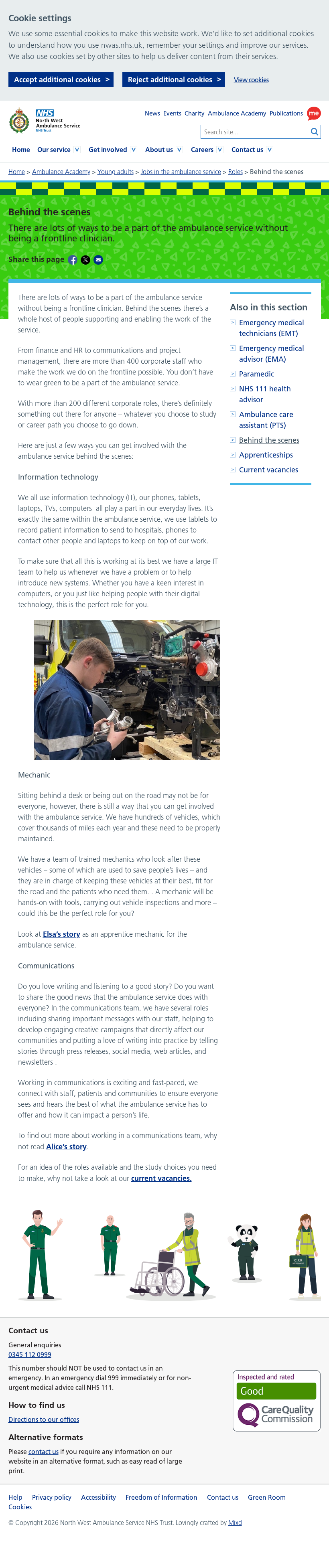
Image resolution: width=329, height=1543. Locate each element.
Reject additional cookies (170, 79)
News (152, 113)
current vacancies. (161, 1178)
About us (159, 150)
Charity (195, 113)
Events (172, 113)
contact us (43, 1452)
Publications (286, 113)
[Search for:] (255, 132)
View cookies (251, 80)
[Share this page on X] (85, 259)
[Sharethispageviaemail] (98, 259)
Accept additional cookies (57, 79)
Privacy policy (51, 1497)
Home (21, 150)
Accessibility (98, 1497)
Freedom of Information (161, 1497)
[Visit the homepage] (44, 120)
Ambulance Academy (237, 113)
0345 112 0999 (29, 1355)
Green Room (267, 1497)
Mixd (235, 1523)
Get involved (108, 150)
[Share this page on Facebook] (72, 259)
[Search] (315, 132)
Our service (54, 150)
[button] (314, 114)
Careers (202, 150)
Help (15, 1497)
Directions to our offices (43, 1419)
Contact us (247, 150)
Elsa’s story (61, 934)
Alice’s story (66, 1146)
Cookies (20, 1507)
